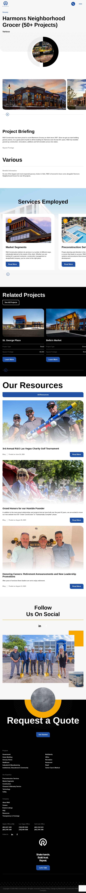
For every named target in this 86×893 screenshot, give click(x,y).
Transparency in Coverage (11, 816)
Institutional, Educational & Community (15, 767)
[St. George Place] (23, 323)
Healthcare (6, 762)
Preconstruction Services (11, 778)
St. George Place (12, 340)
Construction (7, 784)
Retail (47, 765)
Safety (5, 792)
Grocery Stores (7, 760)
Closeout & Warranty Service (12, 786)
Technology (6, 789)
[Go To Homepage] (43, 842)
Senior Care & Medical (52, 767)
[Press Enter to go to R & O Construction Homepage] (5, 4)
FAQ (4, 810)
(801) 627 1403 (7, 827)
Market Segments (8, 781)
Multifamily (49, 754)
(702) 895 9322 (23, 827)
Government (6, 754)
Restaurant (48, 762)
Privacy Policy (45, 888)
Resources (6, 813)
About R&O (6, 802)
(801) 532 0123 (38, 827)
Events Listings (8, 808)
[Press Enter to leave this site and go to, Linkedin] (40, 626)
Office (47, 757)
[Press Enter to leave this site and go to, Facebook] (46, 626)
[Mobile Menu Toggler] (80, 3)
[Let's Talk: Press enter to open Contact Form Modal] (74, 4)
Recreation (48, 760)
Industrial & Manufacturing (11, 765)
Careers (5, 805)
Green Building (7, 757)
